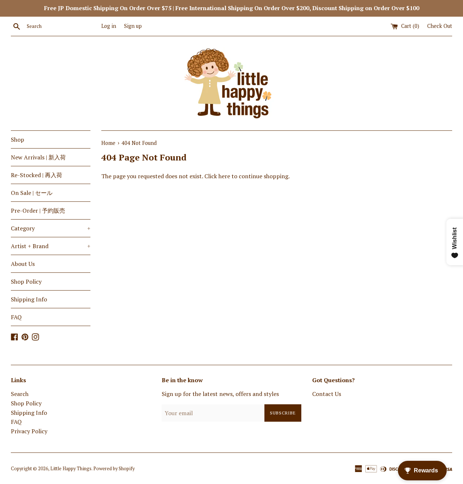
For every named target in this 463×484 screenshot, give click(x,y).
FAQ (16, 317)
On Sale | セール (31, 193)
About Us (23, 264)
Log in (108, 25)
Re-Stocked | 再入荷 (36, 175)
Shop (17, 139)
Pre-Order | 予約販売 (38, 210)
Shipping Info (29, 299)
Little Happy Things (71, 469)
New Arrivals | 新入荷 (38, 157)
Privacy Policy (29, 431)
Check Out (439, 25)
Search (20, 394)
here (224, 176)
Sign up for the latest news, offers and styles (220, 394)
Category (50, 228)
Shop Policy (26, 281)
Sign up (133, 25)
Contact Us (326, 394)
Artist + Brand (50, 246)
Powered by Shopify (114, 469)
